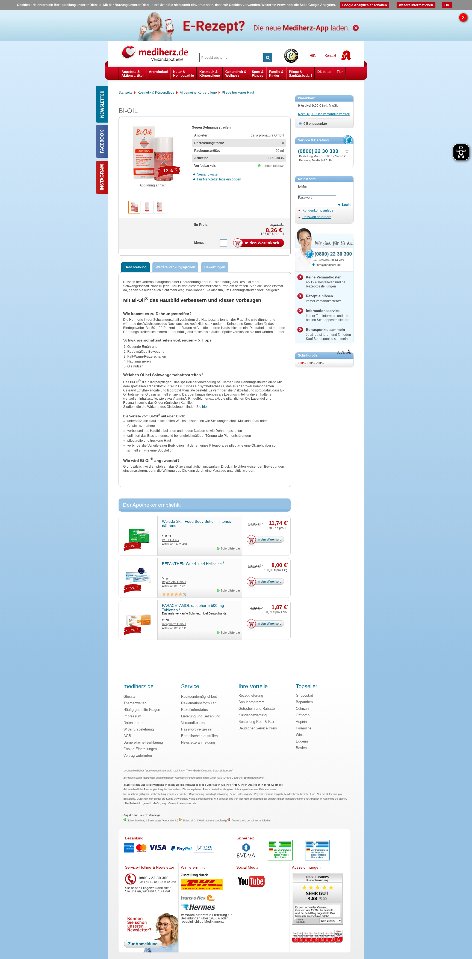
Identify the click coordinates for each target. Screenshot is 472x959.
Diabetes (324, 72)
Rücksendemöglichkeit (199, 696)
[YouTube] (251, 882)
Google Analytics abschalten (364, 5)
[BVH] (246, 851)
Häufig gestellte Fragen (141, 710)
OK (446, 5)
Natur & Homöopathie (183, 74)
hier (205, 407)
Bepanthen (304, 702)
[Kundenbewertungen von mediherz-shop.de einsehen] (317, 900)
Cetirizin (302, 708)
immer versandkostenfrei (324, 298)
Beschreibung (135, 267)
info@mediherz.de (329, 264)
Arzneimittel (158, 72)
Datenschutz (133, 723)
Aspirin (301, 722)
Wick (300, 735)
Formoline (303, 728)
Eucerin (302, 741)
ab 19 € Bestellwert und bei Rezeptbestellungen (326, 281)
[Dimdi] (280, 851)
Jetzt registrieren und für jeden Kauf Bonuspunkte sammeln (328, 334)
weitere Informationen (416, 5)
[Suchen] (267, 57)
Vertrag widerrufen (137, 755)
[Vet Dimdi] (317, 851)
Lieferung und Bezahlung (200, 716)
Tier (340, 72)
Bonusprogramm (251, 702)
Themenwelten (134, 703)
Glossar (129, 696)
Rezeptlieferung (250, 695)
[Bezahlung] (178, 848)
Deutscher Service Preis (257, 728)
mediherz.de (138, 686)
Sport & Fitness (258, 74)
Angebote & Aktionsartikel (132, 74)
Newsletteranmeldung (198, 742)
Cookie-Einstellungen (140, 749)
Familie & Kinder (276, 74)
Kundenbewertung (252, 715)
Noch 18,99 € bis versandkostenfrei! (324, 114)
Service (190, 686)
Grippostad (304, 695)
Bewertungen (214, 267)
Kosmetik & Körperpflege (209, 74)
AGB (127, 736)
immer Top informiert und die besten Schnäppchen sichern (327, 315)
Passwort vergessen (197, 729)
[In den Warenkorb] (258, 244)
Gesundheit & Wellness (235, 74)
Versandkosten (193, 723)
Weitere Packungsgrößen (175, 267)
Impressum (132, 716)
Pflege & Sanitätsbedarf (300, 74)
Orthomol (303, 715)
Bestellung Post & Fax (256, 722)
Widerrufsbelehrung (138, 729)
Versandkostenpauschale (182, 803)
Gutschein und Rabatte (256, 708)
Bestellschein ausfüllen (199, 736)
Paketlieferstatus (194, 710)
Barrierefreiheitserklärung (143, 742)
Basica (301, 748)
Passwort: (305, 198)
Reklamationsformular (198, 703)
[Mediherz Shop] (157, 53)
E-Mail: (303, 186)
